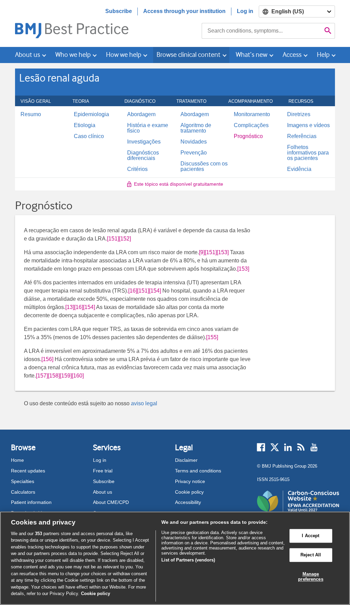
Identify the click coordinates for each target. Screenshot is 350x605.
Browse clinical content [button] (188, 55)
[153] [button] (223, 252)
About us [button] (27, 55)
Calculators (23, 492)
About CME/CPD (111, 502)
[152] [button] (125, 239)
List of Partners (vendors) (188, 560)
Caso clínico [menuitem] (89, 136)
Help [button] (323, 55)
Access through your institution (184, 11)
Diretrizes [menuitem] (298, 114)
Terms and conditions (198, 470)
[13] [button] (69, 307)
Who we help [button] (73, 55)
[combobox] (261, 31)
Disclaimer (186, 460)
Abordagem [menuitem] (141, 114)
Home (17, 460)
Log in (245, 11)
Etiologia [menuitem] (84, 125)
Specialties (22, 481)
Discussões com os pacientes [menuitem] (204, 166)
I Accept (310, 536)
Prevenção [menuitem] (193, 153)
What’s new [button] (251, 55)
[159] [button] (66, 376)
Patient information (31, 502)
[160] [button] (78, 376)
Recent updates (28, 470)
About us (102, 492)
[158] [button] (54, 376)
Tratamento (195, 101)
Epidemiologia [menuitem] (91, 114)
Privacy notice (190, 481)
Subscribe (118, 11)
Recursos (304, 101)
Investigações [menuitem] (144, 142)
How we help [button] (123, 55)
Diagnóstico (143, 101)
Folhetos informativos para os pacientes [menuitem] (308, 153)
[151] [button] (113, 239)
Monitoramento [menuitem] (252, 114)
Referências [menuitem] (302, 136)
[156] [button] (47, 359)
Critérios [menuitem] (137, 169)
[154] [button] (155, 291)
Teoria (84, 101)
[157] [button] (42, 376)
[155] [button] (212, 337)
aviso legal (144, 403)
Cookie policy (189, 492)
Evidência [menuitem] (299, 169)
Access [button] (292, 55)
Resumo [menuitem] (31, 114)
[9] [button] (202, 252)
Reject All (310, 554)
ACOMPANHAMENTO (254, 101)
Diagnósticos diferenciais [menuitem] (143, 155)
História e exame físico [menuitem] (147, 128)
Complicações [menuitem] (251, 125)
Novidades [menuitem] (193, 142)
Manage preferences (310, 576)
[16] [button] (132, 291)
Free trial (102, 470)
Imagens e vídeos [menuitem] (308, 125)
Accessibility (188, 502)
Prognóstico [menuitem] (248, 136)
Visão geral (39, 101)
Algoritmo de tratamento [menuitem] (195, 128)
